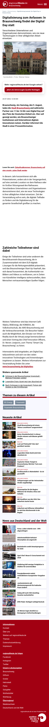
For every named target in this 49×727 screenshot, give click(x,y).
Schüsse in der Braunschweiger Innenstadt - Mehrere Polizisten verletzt (22, 377)
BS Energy (8, 402)
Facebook (7, 657)
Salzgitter (6, 690)
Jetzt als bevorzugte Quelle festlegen (23, 89)
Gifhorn (6, 675)
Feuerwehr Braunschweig (14, 407)
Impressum (7, 646)
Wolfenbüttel (8, 693)
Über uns (6, 632)
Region (4, 11)
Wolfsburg (7, 697)
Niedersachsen (9, 704)
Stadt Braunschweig (20, 108)
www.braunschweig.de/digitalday (18, 366)
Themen (6, 639)
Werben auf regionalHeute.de (14, 635)
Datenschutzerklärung (12, 642)
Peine (5, 686)
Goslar (5, 679)
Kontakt (6, 628)
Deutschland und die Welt (13, 708)
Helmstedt (7, 682)
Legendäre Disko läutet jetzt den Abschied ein (23, 382)
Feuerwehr (20, 402)
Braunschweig (12, 11)
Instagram (7, 661)
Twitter (5, 664)
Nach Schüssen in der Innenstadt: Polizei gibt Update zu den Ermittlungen (23, 386)
